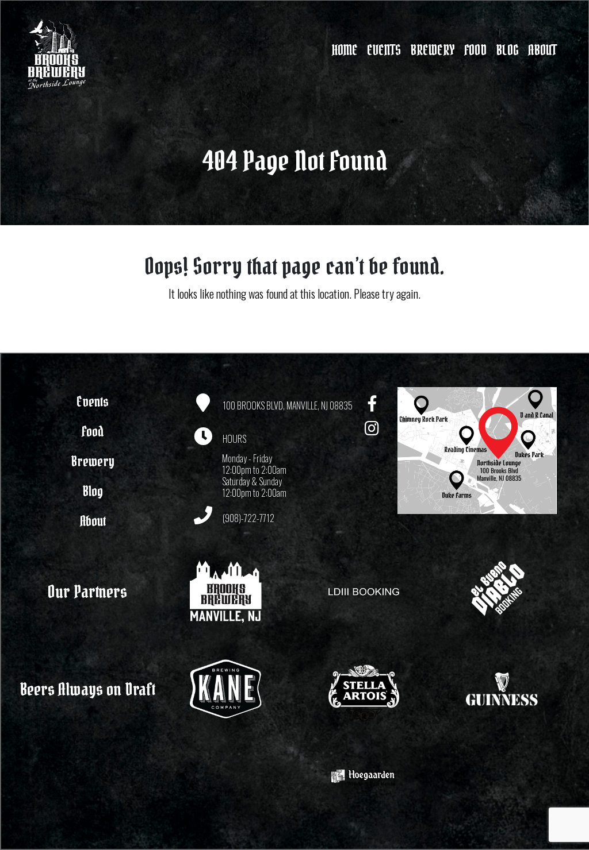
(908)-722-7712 (248, 518)
